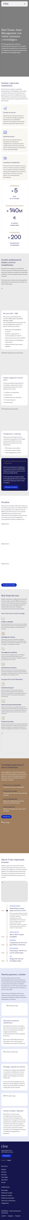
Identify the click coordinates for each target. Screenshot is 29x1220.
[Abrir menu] (25, 4)
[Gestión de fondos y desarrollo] (14, 1099)
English (9, 1160)
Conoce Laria (6, 816)
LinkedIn (3, 1216)
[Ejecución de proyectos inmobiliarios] (14, 1009)
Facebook (17, 1216)
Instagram (10, 1216)
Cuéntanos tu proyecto (11, 487)
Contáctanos (6, 1155)
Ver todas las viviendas (9, 585)
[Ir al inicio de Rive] (5, 4)
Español (3, 1160)
